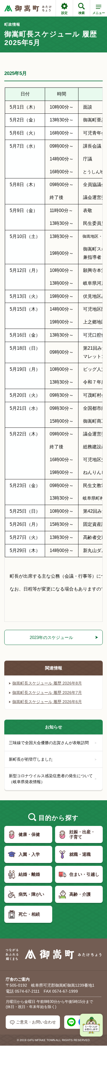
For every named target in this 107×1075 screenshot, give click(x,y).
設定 (64, 13)
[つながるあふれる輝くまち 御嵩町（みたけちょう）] (27, 8)
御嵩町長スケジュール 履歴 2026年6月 (47, 701)
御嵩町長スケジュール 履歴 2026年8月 (47, 683)
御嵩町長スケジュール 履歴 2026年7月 (47, 692)
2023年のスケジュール (51, 637)
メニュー (98, 13)
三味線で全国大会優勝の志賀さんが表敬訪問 (49, 742)
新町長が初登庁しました (31, 759)
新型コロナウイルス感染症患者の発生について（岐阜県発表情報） (51, 778)
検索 (81, 13)
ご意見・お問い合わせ (36, 1022)
